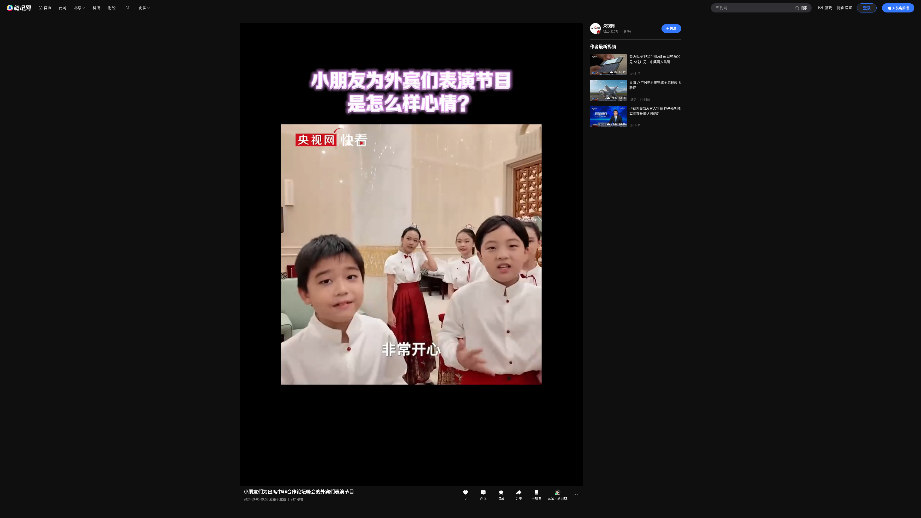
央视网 (609, 26)
